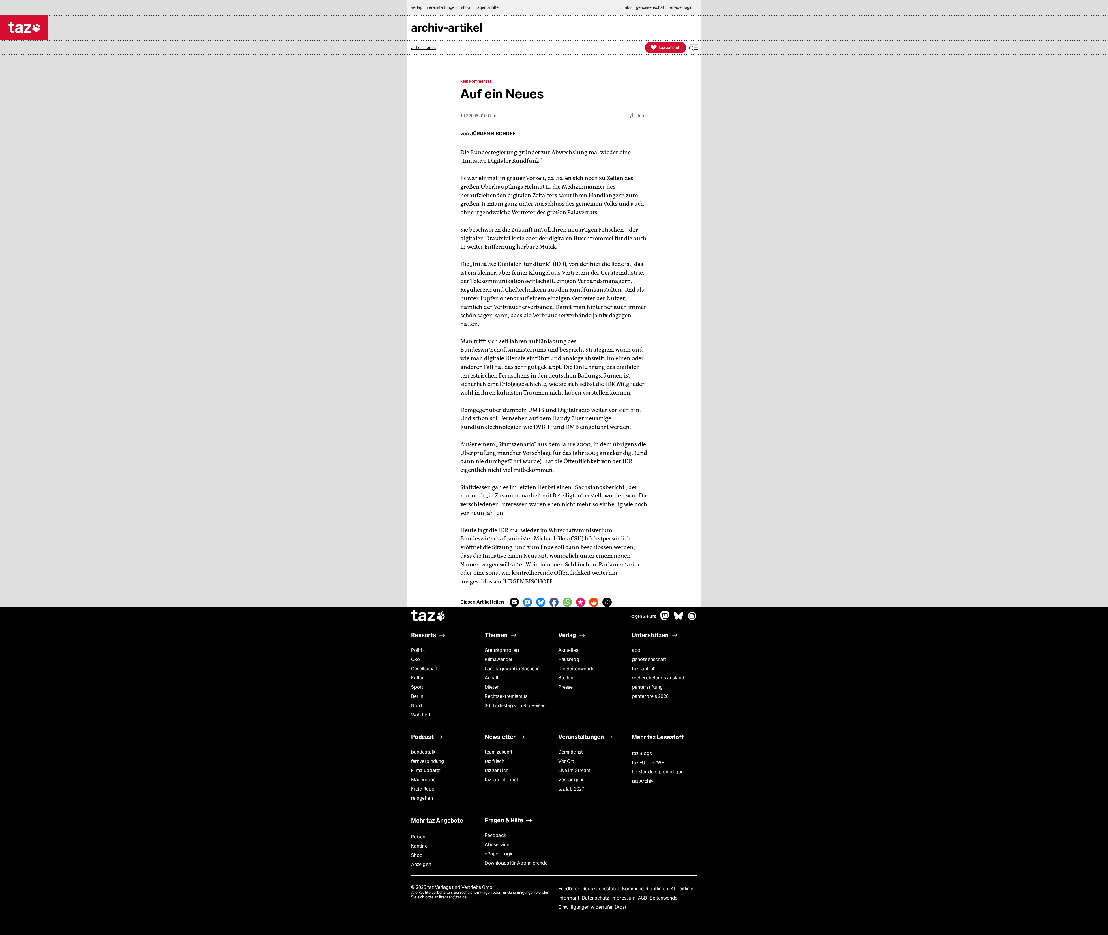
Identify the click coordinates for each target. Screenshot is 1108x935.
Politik (418, 650)
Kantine (419, 846)
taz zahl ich (644, 669)
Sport (417, 687)
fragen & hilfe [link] (486, 7)
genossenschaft (649, 659)
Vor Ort (566, 761)
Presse (565, 687)
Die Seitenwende (576, 669)
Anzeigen (421, 864)
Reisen (418, 837)
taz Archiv (642, 781)
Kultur (417, 678)
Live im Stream (574, 770)
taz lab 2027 (571, 789)
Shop (416, 855)
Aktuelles (568, 650)
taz (428, 616)
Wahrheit (421, 715)
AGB (643, 898)
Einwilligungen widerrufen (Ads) (592, 907)
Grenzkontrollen (502, 650)
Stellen (565, 678)
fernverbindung (427, 761)
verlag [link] (416, 7)
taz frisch (494, 761)
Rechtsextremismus (506, 696)
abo (636, 650)
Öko (415, 659)
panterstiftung (647, 687)
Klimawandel (498, 659)
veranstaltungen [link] (442, 7)
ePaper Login (499, 854)
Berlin (417, 696)
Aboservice (497, 845)
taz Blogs (642, 753)
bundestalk (423, 752)
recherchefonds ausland (658, 678)
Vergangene (571, 780)
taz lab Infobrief (502, 780)
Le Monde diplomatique (658, 772)
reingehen (422, 798)
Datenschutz (596, 898)
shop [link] (465, 7)
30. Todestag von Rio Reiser (515, 706)
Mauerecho (423, 780)
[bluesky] (678, 618)
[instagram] (692, 618)
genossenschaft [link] (651, 7)
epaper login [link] (681, 7)
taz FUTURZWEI (648, 763)
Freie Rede (422, 789)
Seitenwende (663, 898)
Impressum (624, 898)
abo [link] (628, 7)
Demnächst (570, 752)
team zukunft (498, 752)
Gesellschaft (424, 669)
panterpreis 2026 (650, 696)
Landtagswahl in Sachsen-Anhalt (513, 673)
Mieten (492, 687)
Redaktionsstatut (601, 889)
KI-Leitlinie (682, 889)
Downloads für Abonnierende (516, 863)
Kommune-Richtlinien (645, 889)
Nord (416, 706)
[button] (693, 48)
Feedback (495, 835)
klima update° (426, 770)
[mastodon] (665, 618)
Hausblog (568, 659)
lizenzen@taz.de (453, 897)
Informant (569, 898)
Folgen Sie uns (643, 616)
